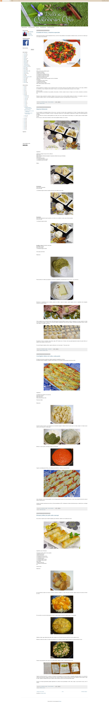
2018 (24, 119)
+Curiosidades (26, 65)
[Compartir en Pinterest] (59, 102)
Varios (44, 103)
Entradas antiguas (84, 691)
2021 (24, 93)
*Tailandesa (25, 64)
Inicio (63, 691)
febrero (26, 115)
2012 (24, 127)
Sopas (25, 80)
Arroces (25, 67)
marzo (26, 106)
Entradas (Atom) (43, 693)
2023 (24, 90)
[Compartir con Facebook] (58, 102)
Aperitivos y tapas (26, 66)
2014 (24, 125)
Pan (24, 74)
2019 (24, 118)
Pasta (42, 509)
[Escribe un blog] (56, 102)
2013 (24, 126)
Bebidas (25, 68)
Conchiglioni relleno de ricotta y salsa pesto (48, 356)
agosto (26, 99)
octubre (26, 98)
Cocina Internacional (31, 27)
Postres (46, 350)
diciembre (26, 95)
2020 (24, 94)
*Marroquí (41, 103)
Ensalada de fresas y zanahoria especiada (48, 32)
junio (25, 102)
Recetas (37, 27)
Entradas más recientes (40, 691)
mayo (25, 103)
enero (26, 116)
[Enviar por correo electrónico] (55, 102)
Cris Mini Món (31, 31)
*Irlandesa (25, 58)
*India (24, 57)
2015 (24, 123)
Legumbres (25, 73)
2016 (24, 122)
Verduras (25, 82)
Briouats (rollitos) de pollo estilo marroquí (47, 515)
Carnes (44, 687)
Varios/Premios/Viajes (50, 27)
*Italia (40, 509)
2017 (24, 121)
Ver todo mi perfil (30, 35)
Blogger (60, 701)
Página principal (24, 27)
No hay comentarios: (51, 508)
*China (25, 53)
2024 (24, 89)
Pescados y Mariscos (27, 76)
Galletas (44, 350)
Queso (44, 509)
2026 (24, 86)
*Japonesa (25, 60)
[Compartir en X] (57, 102)
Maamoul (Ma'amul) (41, 109)
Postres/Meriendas (43, 27)
